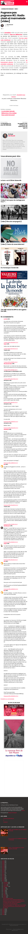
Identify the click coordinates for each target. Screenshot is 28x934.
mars (4, 894)
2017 (3, 873)
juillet (4, 889)
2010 (3, 909)
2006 (3, 914)
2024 (3, 863)
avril (4, 893)
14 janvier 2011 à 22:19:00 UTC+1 (11, 589)
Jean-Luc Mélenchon (16, 34)
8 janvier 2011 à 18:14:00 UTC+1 (10, 402)
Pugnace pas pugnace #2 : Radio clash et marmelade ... (15, 905)
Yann (5, 344)
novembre (5, 883)
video (16, 9)
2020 (3, 869)
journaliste (7, 32)
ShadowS (6, 429)
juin (4, 890)
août (4, 887)
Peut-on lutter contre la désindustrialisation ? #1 (13, 899)
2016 (3, 874)
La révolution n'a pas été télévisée (6, 124)
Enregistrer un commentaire (7, 699)
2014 (3, 877)
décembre (5, 882)
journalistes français (7, 9)
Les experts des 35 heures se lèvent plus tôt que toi (22, 125)
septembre (5, 886)
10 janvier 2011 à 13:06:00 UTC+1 (11, 421)
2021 (3, 867)
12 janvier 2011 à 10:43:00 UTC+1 (11, 505)
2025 (3, 862)
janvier (4, 897)
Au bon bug (5, 907)
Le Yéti (5, 319)
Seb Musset (7, 525)
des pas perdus (8, 363)
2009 (3, 910)
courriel (23, 810)
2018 (3, 871)
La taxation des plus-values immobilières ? (12, 902)
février (4, 895)
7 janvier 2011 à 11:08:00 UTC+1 (10, 362)
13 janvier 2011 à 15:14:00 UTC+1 (11, 560)
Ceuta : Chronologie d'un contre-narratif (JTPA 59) (16, 848)
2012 (3, 879)
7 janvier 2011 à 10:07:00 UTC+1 (11, 348)
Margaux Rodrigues (12, 812)
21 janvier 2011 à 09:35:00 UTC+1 (11, 696)
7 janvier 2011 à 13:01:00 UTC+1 (10, 370)
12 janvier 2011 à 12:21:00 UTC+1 (10, 524)
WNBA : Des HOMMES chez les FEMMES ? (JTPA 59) (17, 830)
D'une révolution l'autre (8, 898)
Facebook (5, 822)
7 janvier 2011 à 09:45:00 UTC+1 (11, 342)
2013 (3, 878)
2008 (3, 911)
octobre (5, 885)
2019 (3, 870)
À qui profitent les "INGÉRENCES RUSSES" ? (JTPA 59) (17, 839)
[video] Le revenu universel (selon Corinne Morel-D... (14, 901)
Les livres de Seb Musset (8, 818)
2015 (3, 875)
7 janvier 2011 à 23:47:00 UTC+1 (11, 379)
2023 (3, 865)
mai (4, 891)
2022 (3, 866)
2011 (3, 881)
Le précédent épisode (8, 111)
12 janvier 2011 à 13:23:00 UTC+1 (11, 542)
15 (2, 28)
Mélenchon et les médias (9, 113)
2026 (3, 861)
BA (4, 464)
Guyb (5, 543)
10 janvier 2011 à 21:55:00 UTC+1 (11, 463)
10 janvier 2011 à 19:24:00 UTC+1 (11, 428)
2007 (3, 913)
